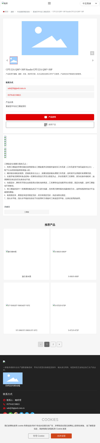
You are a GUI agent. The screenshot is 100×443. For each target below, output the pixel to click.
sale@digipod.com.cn (17, 88)
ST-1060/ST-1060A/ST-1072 (26, 330)
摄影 (12, 12)
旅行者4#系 (26, 276)
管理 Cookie (38, 436)
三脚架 (26, 212)
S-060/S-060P (73, 276)
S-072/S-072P (73, 330)
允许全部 (61, 436)
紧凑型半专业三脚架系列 (41, 12)
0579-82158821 (14, 95)
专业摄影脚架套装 (23, 12)
